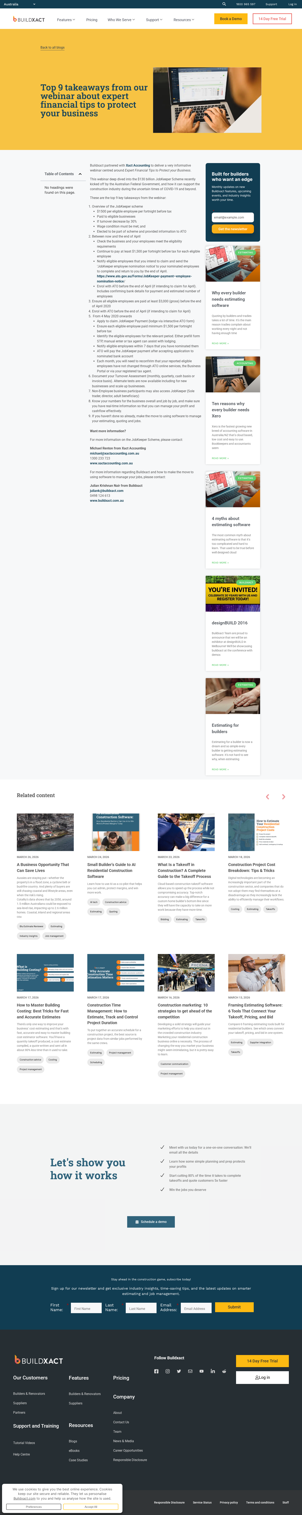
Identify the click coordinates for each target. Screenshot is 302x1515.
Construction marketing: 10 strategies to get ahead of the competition (185, 1011)
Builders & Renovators (29, 1394)
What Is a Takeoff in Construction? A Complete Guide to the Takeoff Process (184, 870)
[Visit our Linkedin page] (213, 1372)
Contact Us (121, 1422)
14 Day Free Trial (272, 19)
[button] (80, 174)
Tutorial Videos (24, 1443)
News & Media (123, 1441)
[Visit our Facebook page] (156, 1372)
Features (64, 20)
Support (271, 4)
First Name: (59, 1307)
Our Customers (30, 1378)
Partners (19, 1412)
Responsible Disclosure (130, 1460)
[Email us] (190, 1372)
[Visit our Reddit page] (224, 1372)
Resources (182, 20)
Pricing (91, 20)
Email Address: (169, 1307)
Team (117, 1432)
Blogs (73, 1441)
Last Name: (114, 1307)
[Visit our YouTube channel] (201, 1372)
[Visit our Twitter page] (179, 1372)
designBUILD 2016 (230, 622)
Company (124, 1397)
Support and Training (36, 1426)
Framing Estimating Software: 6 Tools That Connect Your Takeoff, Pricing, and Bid (255, 1011)
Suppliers (20, 1403)
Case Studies (78, 1460)
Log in (292, 4)
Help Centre (21, 1454)
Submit (233, 228)
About (117, 1413)
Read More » (220, 343)
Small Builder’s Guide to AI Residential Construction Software (111, 870)
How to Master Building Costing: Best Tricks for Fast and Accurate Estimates (43, 1011)
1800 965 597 (245, 4)
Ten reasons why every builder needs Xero (230, 410)
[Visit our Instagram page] (168, 1372)
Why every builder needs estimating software (229, 299)
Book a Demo (231, 19)
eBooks (74, 1451)
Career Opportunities (128, 1450)
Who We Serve (119, 20)
